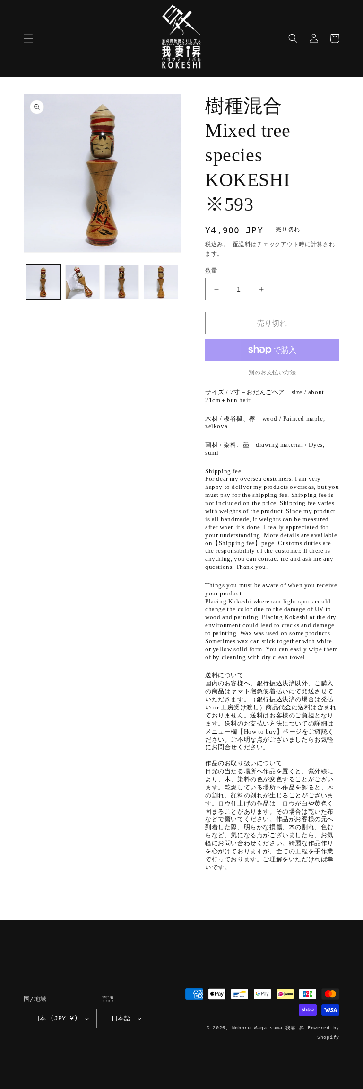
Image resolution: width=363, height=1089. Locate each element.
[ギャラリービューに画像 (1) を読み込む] (43, 282)
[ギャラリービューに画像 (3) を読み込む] (121, 282)
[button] (28, 38)
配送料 (242, 244)
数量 (211, 270)
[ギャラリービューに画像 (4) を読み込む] (161, 282)
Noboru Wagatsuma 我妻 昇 (268, 1027)
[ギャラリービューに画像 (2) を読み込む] (82, 282)
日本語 (121, 1018)
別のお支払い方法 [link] (272, 372)
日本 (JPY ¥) (56, 1018)
